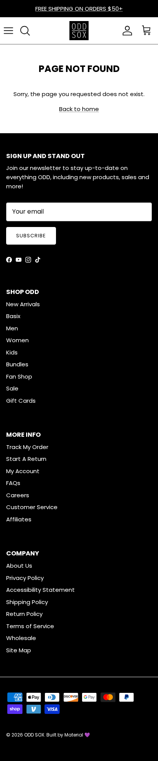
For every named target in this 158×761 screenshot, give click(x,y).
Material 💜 (77, 735)
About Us (19, 566)
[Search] (25, 31)
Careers (17, 495)
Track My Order (27, 447)
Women (17, 340)
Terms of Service (30, 626)
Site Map (18, 650)
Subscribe (31, 235)
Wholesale (21, 638)
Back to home (79, 109)
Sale (12, 388)
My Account (23, 471)
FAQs (13, 483)
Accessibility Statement (40, 590)
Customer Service (32, 507)
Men (12, 328)
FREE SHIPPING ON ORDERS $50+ (79, 9)
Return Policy (24, 614)
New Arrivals (23, 304)
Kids (12, 352)
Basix (13, 316)
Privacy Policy (25, 578)
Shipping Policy (27, 602)
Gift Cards (21, 401)
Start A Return (26, 459)
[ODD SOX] (79, 30)
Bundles (17, 364)
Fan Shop (19, 376)
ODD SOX (34, 735)
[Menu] (8, 30)
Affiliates (18, 519)
